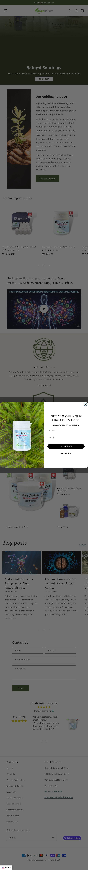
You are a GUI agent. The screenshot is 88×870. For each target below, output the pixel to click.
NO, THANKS (66, 453)
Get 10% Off (66, 446)
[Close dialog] (85, 404)
